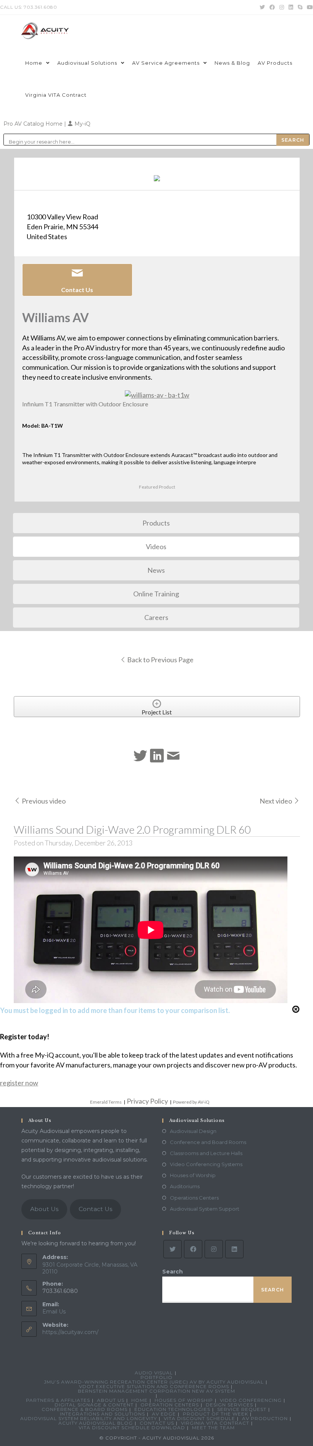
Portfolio (156, 1377)
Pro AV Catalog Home (33, 123)
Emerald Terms (106, 1102)
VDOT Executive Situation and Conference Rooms (154, 1386)
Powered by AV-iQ (191, 1102)
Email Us (54, 1311)
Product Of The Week (215, 1414)
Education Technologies (172, 1409)
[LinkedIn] (234, 1249)
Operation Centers (169, 1405)
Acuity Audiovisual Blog (95, 1423)
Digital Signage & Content (94, 1405)
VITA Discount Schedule (199, 1418)
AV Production (265, 1418)
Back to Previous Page (160, 659)
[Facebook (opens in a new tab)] (272, 7)
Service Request (241, 1409)
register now (19, 1083)
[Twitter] (172, 1249)
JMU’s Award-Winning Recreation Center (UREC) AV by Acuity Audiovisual (154, 1382)
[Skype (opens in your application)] (300, 7)
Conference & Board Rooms (84, 1409)
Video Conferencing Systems (206, 1164)
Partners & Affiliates (58, 1400)
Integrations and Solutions (102, 1414)
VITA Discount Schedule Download (132, 1427)
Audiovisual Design (193, 1131)
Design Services (229, 1405)
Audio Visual (154, 1373)
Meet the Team (213, 1427)
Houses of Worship (193, 1175)
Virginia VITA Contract (215, 1423)
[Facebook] (193, 1249)
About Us (44, 1209)
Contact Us (95, 1209)
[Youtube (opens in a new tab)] (309, 7)
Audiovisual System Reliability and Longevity (88, 1418)
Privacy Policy (147, 1101)
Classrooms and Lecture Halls (206, 1153)
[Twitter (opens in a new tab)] (262, 7)
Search (172, 1271)
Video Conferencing (251, 1400)
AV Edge (164, 1414)
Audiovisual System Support (204, 1209)
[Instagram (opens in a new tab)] (281, 7)
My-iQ (81, 123)
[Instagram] (214, 1249)
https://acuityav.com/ (70, 1332)
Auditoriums (185, 1186)
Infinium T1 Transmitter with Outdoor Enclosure (85, 403)
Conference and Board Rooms (208, 1142)
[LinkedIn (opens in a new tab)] (290, 7)
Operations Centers (194, 1198)
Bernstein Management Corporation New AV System (156, 1391)
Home (139, 1400)
